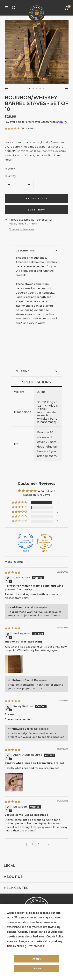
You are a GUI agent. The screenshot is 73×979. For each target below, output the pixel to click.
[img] (12, 572)
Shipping (23, 371)
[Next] (66, 88)
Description (25, 250)
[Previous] (6, 88)
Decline (37, 968)
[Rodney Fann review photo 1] (14, 664)
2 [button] (32, 844)
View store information (21, 229)
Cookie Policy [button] (54, 936)
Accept (37, 958)
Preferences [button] (36, 946)
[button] (19, 502)
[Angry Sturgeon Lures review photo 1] (14, 782)
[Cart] (66, 8)
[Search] (14, 8)
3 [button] (38, 844)
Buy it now (36, 209)
